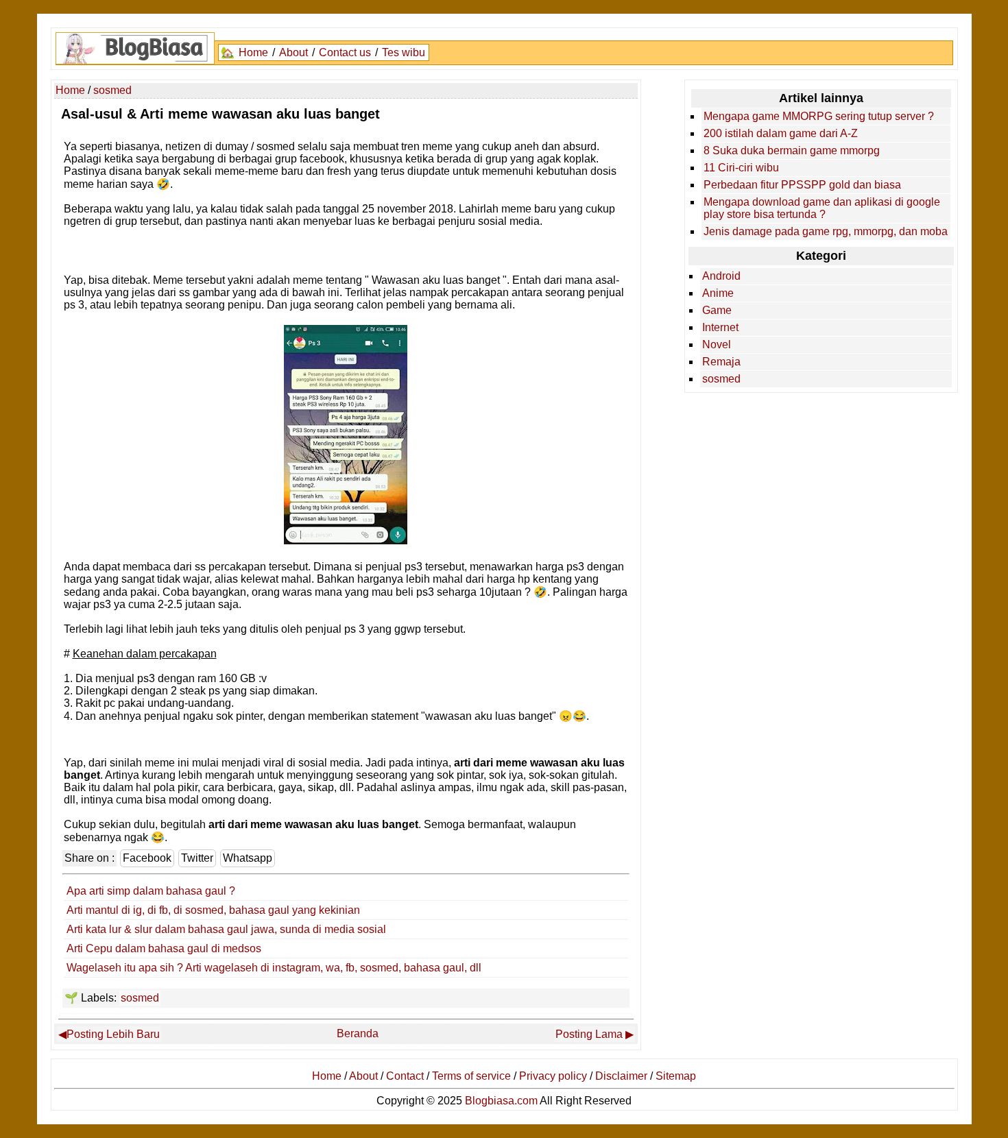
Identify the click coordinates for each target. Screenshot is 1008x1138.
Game (717, 310)
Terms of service (471, 1076)
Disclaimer (621, 1076)
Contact (405, 1076)
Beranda (358, 1033)
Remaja (721, 361)
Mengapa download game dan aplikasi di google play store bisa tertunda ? (822, 208)
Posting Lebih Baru (113, 1034)
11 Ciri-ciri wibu (741, 167)
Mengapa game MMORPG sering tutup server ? (819, 116)
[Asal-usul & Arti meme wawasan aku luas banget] (345, 540)
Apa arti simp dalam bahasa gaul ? (151, 891)
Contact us (345, 52)
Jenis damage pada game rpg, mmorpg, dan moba (826, 231)
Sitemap (676, 1076)
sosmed (140, 998)
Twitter (197, 858)
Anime (718, 293)
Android (721, 276)
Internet (720, 327)
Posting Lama (589, 1034)
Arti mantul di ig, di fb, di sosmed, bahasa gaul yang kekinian (213, 910)
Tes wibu (403, 52)
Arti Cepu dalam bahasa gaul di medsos (164, 948)
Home (253, 52)
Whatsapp (247, 858)
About (293, 52)
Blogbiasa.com (501, 1100)
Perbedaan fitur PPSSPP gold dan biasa (802, 185)
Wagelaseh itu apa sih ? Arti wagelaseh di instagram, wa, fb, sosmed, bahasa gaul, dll (274, 967)
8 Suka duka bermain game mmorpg (792, 150)
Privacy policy (553, 1076)
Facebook (147, 858)
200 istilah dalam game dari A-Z (781, 133)
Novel (716, 344)
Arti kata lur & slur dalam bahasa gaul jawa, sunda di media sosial (226, 929)
